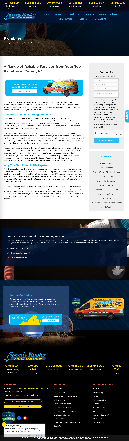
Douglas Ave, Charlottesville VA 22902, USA (29, 388)
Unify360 (88, 438)
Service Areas (16, 43)
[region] (24, 430)
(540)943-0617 (96, 3)
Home (6, 43)
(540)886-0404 (32, 3)
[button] (23, 401)
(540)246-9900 (54, 3)
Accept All (39, 435)
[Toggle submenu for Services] (78, 14)
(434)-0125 (75, 366)
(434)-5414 (12, 366)
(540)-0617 (95, 366)
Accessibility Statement (66, 437)
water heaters (23, 126)
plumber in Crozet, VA (47, 105)
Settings (28, 435)
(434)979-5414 (11, 3)
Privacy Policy (105, 124)
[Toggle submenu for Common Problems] (120, 14)
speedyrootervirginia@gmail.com (23, 395)
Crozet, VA (27, 43)
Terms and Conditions (51, 438)
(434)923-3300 (117, 3)
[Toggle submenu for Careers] (88, 19)
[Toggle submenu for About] (63, 14)
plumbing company (28, 133)
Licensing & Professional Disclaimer (89, 437)
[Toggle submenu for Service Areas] (73, 19)
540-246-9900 (54, 366)
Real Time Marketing (76, 438)
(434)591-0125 (75, 3)
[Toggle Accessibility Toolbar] (3, 424)
